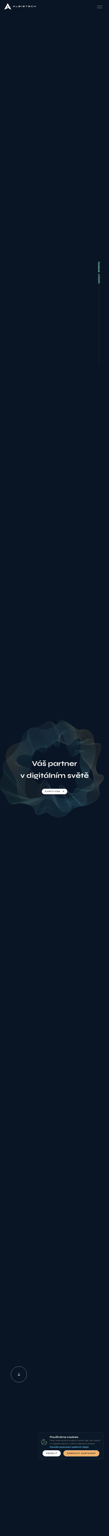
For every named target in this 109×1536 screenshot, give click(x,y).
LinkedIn (99, 279)
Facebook (99, 267)
